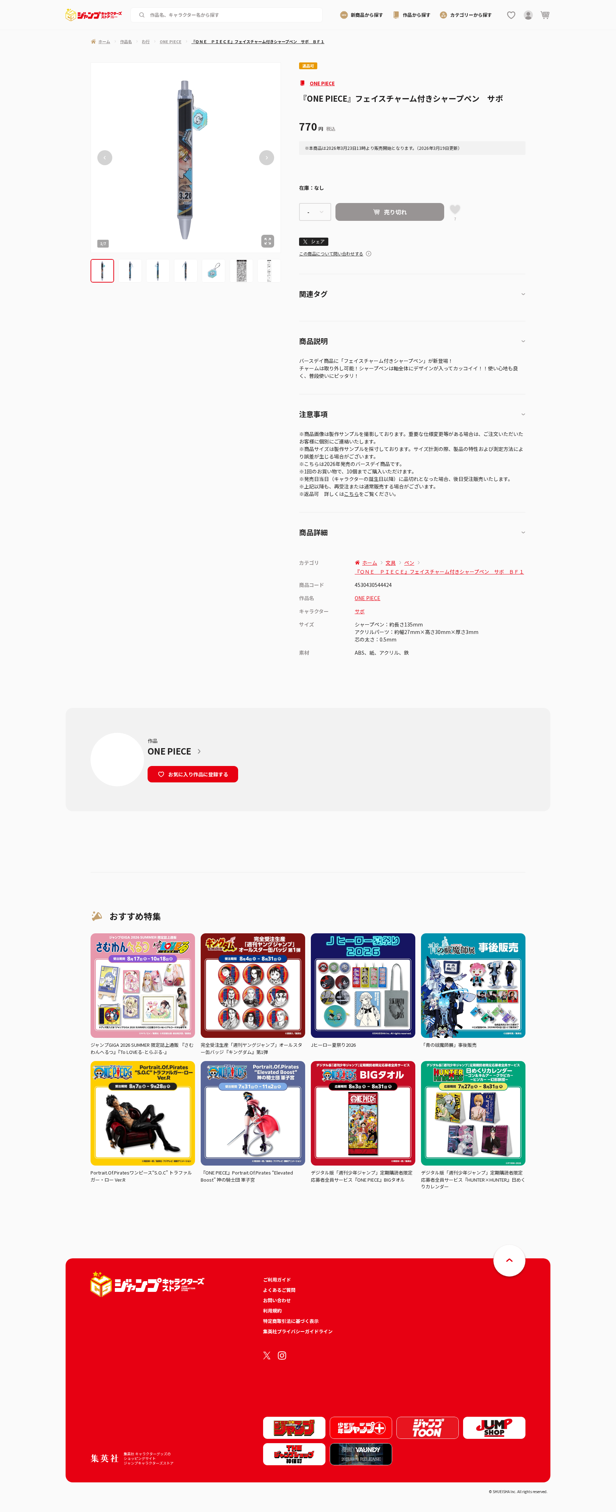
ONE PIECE (322, 83)
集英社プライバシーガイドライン (298, 1331)
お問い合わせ (277, 1300)
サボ (360, 611)
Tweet (313, 241)
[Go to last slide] (105, 158)
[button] (102, 271)
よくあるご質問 (279, 1290)
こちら (351, 493)
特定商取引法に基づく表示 (291, 1321)
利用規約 (272, 1310)
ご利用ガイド (277, 1279)
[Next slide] (267, 158)
